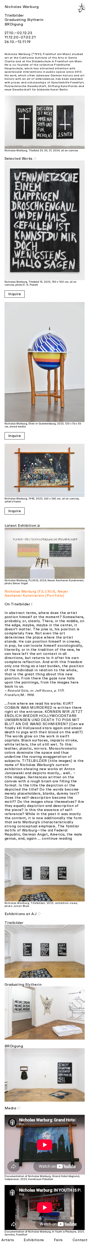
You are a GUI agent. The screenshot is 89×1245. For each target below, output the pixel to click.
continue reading (57, 838)
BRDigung (14, 24)
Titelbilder (14, 15)
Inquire (14, 294)
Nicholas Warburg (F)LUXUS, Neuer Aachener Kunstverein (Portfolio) (36, 593)
